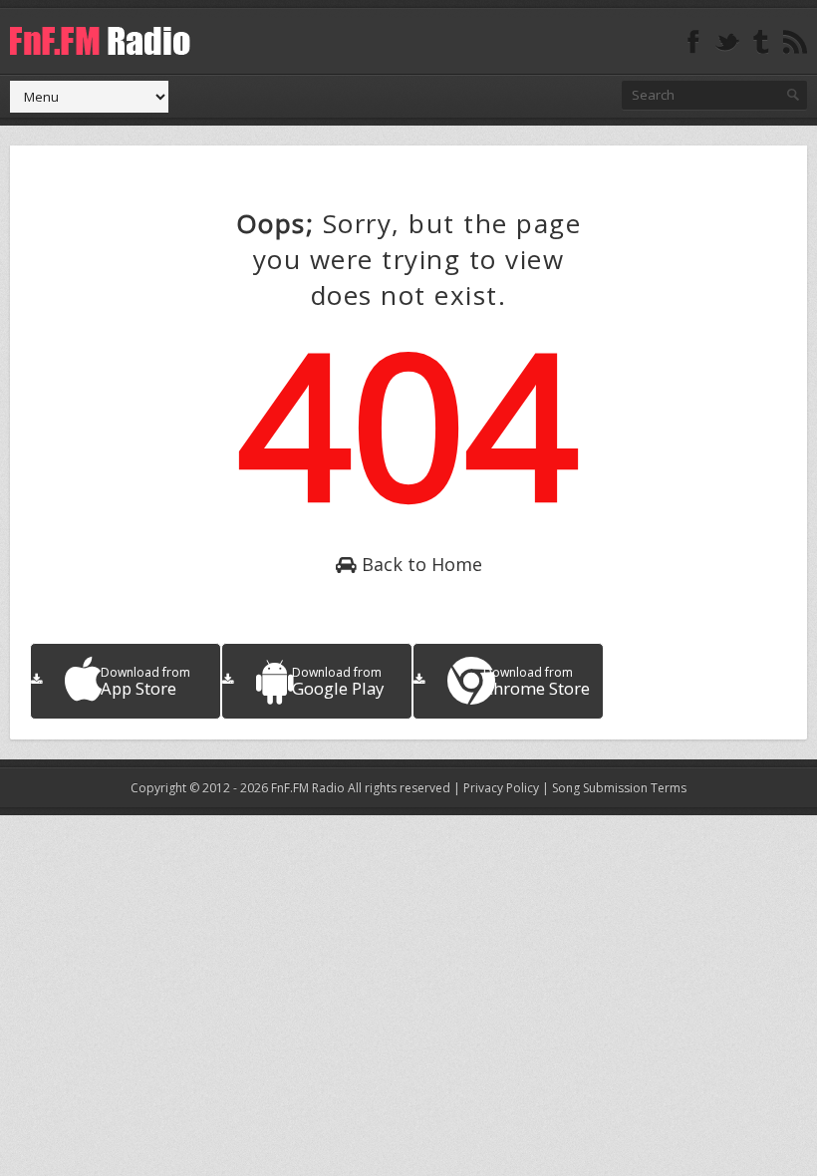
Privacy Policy (501, 787)
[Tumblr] (761, 42)
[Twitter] (727, 42)
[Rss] (795, 42)
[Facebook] (693, 42)
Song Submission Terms (619, 787)
